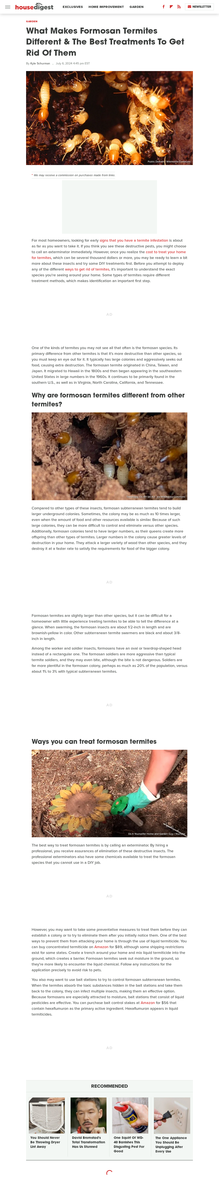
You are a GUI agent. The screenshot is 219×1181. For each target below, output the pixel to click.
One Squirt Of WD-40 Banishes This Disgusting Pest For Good (129, 1144)
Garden (137, 6)
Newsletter (201, 6)
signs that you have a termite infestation (134, 240)
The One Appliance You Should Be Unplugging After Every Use (171, 1145)
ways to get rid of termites (87, 269)
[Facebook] (163, 7)
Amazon (101, 947)
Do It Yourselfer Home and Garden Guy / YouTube (156, 834)
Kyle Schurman (40, 63)
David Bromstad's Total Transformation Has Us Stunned (88, 1142)
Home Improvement (106, 6)
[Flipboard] (171, 7)
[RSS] (179, 7)
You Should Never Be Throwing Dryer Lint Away (45, 1142)
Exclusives (73, 6)
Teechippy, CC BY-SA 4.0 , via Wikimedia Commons (155, 496)
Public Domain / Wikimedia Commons (169, 161)
